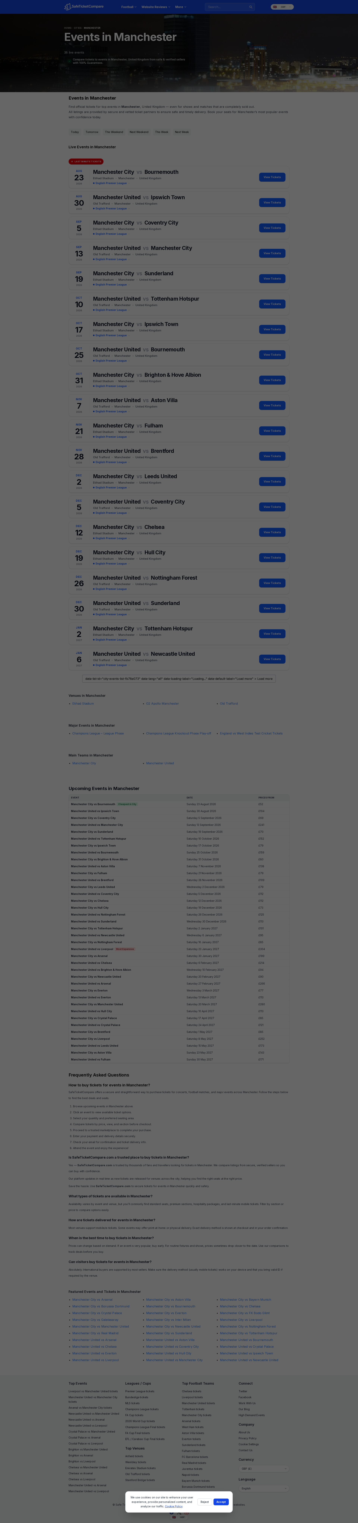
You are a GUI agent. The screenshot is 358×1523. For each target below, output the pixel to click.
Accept (221, 1501)
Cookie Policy (174, 1506)
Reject (205, 1501)
